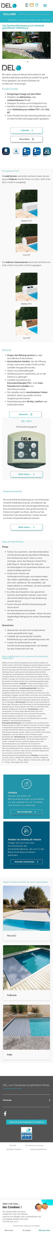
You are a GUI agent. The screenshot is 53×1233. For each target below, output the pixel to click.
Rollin (9, 1054)
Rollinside (12, 995)
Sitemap (7, 1100)
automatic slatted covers (30, 20)
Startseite (12, 20)
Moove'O (11, 935)
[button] (45, 5)
